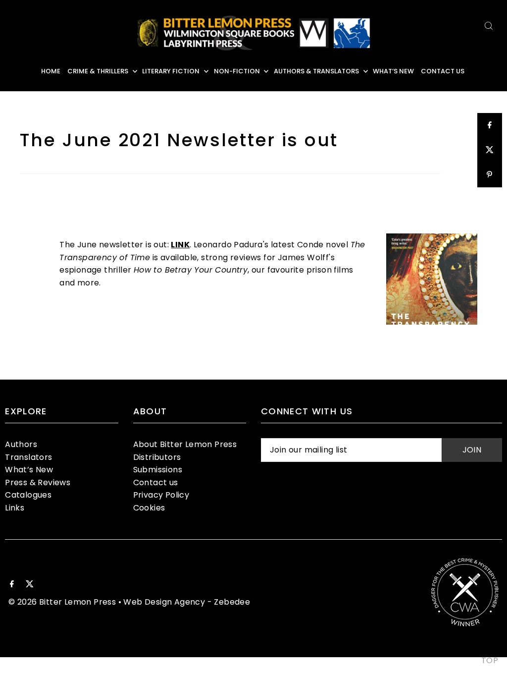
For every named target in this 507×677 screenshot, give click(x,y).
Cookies (149, 507)
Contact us (155, 482)
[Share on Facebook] (489, 125)
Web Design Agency (164, 602)
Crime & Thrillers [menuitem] (97, 71)
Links (14, 507)
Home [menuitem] (50, 71)
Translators (28, 457)
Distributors (157, 457)
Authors (21, 444)
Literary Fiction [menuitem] (171, 71)
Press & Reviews (37, 482)
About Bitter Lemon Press (185, 444)
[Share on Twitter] (489, 150)
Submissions (157, 469)
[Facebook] (12, 584)
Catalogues (28, 495)
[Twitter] (30, 584)
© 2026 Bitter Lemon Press (62, 602)
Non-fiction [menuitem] (237, 71)
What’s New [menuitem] (393, 71)
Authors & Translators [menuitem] (316, 71)
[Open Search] (489, 25)
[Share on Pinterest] (489, 175)
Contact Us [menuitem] (442, 71)
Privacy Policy (161, 495)
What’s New (29, 469)
